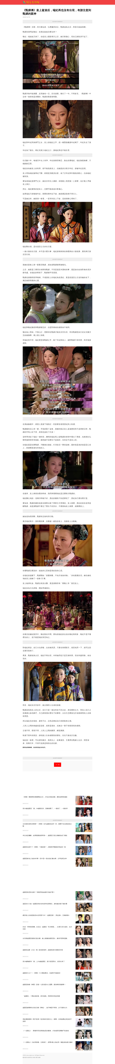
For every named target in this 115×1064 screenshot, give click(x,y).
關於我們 (25, 1057)
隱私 (37, 1057)
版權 (39, 1057)
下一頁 (58, 764)
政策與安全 (30, 1057)
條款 (34, 1057)
